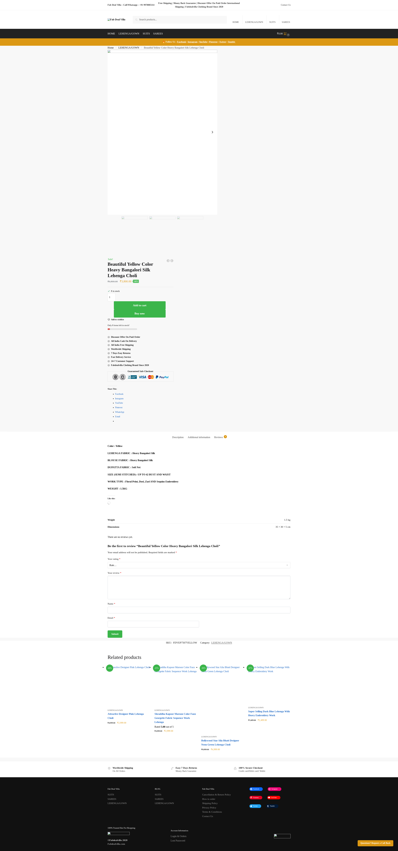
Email (111, 618)
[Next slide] (212, 132)
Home (111, 47)
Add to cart (139, 305)
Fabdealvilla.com (116, 844)
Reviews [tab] (220, 437)
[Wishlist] (145, 670)
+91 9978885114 (146, 5)
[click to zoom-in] (162, 132)
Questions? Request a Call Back (375, 843)
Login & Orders (178, 836)
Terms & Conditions (212, 812)
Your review (114, 573)
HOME (236, 22)
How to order (208, 799)
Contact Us (286, 5)
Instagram (193, 42)
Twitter (222, 42)
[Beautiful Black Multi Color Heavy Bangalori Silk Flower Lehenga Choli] (168, 260)
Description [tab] (178, 437)
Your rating (114, 559)
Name (111, 604)
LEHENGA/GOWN (254, 22)
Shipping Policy (210, 803)
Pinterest (213, 42)
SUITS (272, 22)
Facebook (181, 42)
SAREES (286, 22)
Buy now (139, 313)
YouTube (203, 42)
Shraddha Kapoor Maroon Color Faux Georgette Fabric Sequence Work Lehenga (175, 718)
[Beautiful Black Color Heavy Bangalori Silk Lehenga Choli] (171, 260)
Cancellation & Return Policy (216, 794)
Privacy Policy (209, 807)
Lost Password (178, 840)
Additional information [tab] (199, 437)
